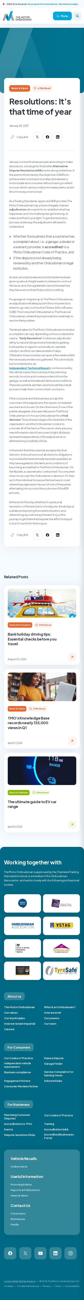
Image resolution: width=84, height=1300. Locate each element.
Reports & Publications (25, 1190)
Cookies (8, 1286)
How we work (52, 1012)
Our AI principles (14, 1018)
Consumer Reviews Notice (21, 1086)
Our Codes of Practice (18, 1058)
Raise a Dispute (54, 1058)
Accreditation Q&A (56, 1129)
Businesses (18, 1219)
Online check (19, 1166)
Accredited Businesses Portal (59, 1136)
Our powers (51, 1018)
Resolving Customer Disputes (17, 1116)
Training (49, 1123)
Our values (11, 1012)
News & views (19, 1195)
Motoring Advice (21, 1184)
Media (15, 1224)
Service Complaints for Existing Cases (58, 1073)
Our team (50, 1023)
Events (8, 1129)
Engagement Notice (17, 1080)
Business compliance (17, 1072)
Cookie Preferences (28, 1286)
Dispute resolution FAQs (19, 1135)
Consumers (18, 1213)
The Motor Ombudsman (19, 1007)
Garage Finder (53, 1063)
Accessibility (72, 1286)
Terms (57, 1286)
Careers (9, 1029)
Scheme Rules (53, 1080)
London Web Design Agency (20, 1281)
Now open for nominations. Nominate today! (53, 4)
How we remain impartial (19, 1023)
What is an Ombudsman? (60, 1007)
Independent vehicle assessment (17, 1065)
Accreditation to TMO (18, 1123)
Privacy (47, 1286)
